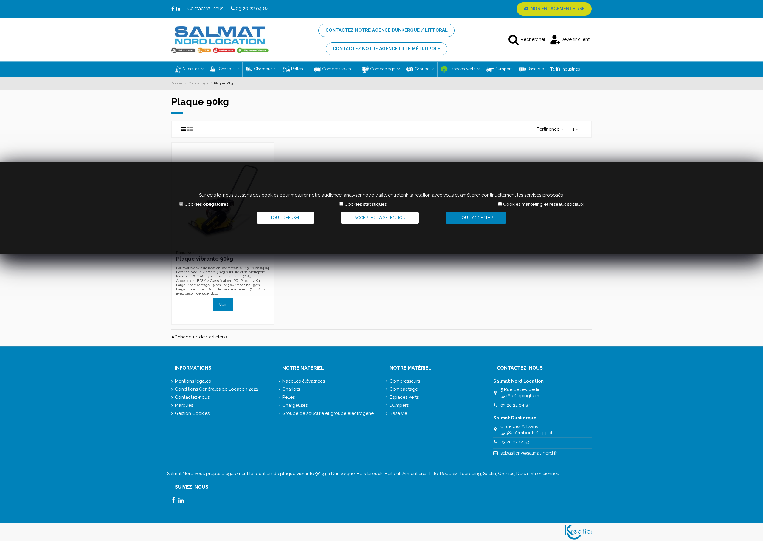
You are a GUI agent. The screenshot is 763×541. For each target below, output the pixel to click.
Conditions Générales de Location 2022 (216, 389)
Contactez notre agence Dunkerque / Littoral (386, 30)
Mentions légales (193, 381)
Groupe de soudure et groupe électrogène (328, 413)
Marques (184, 405)
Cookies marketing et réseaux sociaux (543, 204)
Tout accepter (476, 217)
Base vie (398, 413)
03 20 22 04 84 (515, 405)
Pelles (288, 397)
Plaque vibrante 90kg (204, 259)
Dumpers (399, 405)
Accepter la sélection (379, 217)
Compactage (404, 389)
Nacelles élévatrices (303, 381)
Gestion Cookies (192, 413)
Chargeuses (295, 405)
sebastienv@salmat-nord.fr (528, 453)
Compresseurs (405, 381)
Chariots (291, 389)
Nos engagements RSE (558, 8)
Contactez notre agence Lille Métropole (386, 48)
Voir (223, 304)
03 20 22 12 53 (514, 442)
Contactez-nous (206, 8)
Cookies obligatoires (206, 204)
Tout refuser (285, 217)
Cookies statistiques (366, 204)
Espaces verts (404, 397)
